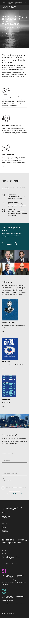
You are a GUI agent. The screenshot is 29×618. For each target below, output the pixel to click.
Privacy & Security (10, 613)
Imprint (3, 613)
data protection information (18, 487)
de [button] (25, 2)
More (3, 109)
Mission (3, 526)
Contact (3, 533)
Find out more (10, 34)
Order (3, 331)
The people (9, 244)
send (14, 493)
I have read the (8, 487)
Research (4, 527)
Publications (4, 530)
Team (3, 528)
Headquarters (5, 531)
